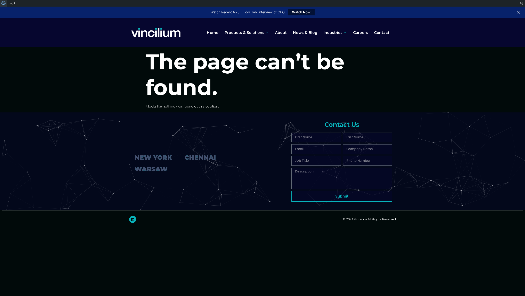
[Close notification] (518, 12)
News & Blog (305, 32)
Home (212, 32)
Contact (381, 32)
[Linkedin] (132, 219)
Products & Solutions (244, 32)
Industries (332, 32)
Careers (360, 32)
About (281, 32)
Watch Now (301, 12)
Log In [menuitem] (12, 3)
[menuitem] (3, 3)
